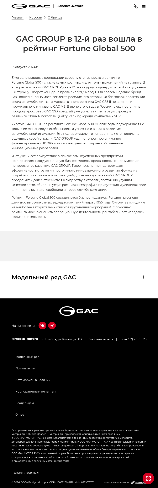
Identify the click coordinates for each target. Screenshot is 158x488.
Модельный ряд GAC (44, 277)
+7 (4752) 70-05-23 (133, 339)
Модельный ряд (27, 357)
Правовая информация (25, 472)
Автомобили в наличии (32, 380)
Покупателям (25, 368)
